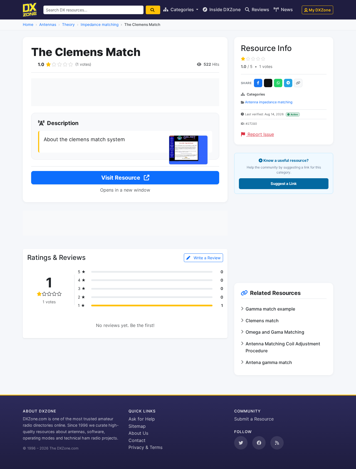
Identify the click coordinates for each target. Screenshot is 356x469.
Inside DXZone (224, 9)
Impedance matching (99, 24)
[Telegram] (288, 83)
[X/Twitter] (268, 83)
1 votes (265, 66)
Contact (136, 440)
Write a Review (206, 257)
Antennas (47, 24)
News (286, 9)
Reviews (260, 9)
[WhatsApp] (278, 83)
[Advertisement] (125, 92)
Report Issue (260, 134)
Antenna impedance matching (268, 102)
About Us (138, 433)
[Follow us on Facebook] (259, 443)
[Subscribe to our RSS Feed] (277, 443)
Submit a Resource (254, 419)
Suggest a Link (284, 183)
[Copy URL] (298, 83)
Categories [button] (182, 9)
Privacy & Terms (145, 447)
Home (28, 24)
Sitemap (137, 426)
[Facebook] (258, 83)
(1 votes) (83, 64)
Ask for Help (141, 419)
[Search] (153, 10)
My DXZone (320, 10)
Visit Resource (121, 177)
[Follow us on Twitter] (241, 443)
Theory (68, 24)
